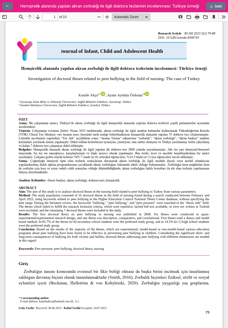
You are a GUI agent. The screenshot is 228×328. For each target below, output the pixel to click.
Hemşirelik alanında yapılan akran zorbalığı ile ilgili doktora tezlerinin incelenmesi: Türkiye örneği (109, 6)
